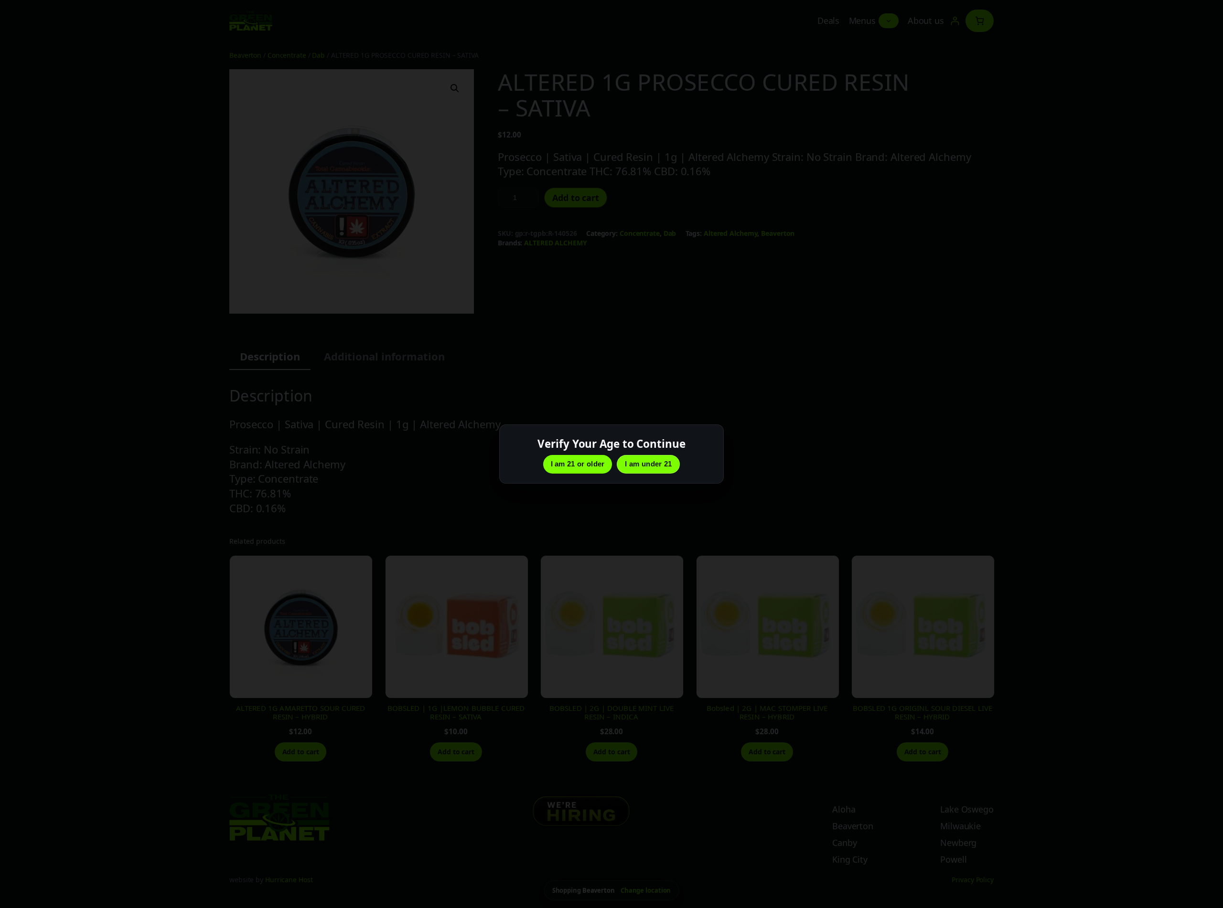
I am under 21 (648, 464)
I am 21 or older (578, 464)
